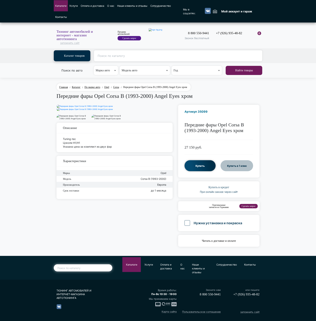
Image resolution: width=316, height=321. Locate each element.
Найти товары (244, 70)
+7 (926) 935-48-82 (229, 33)
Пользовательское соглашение (201, 312)
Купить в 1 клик (237, 165)
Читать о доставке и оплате (219, 240)
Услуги (73, 5)
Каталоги (60, 5)
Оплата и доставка (92, 5)
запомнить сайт (70, 43)
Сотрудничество (160, 5)
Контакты (61, 16)
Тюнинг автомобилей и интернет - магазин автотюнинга (75, 35)
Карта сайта (169, 311)
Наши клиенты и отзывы (132, 5)
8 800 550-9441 (198, 33)
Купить (200, 165)
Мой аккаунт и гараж (236, 11)
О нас (110, 5)
